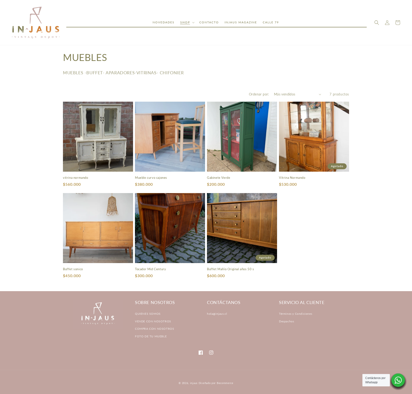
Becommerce (225, 382)
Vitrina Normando (292, 178)
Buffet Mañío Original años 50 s (230, 269)
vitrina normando (75, 178)
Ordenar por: (259, 94)
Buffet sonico (73, 269)
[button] (186, 22)
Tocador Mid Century (150, 269)
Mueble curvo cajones (151, 178)
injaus (194, 382)
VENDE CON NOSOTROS (153, 321)
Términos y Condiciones (295, 313)
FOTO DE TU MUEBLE (151, 336)
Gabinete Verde (218, 178)
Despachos (286, 321)
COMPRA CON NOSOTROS (154, 328)
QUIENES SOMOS (148, 313)
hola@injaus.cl (217, 313)
